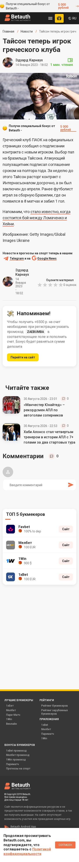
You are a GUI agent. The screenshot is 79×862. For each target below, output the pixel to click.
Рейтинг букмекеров (54, 705)
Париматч (47, 733)
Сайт (66, 529)
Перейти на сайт (23, 357)
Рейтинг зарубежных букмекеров (54, 712)
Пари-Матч (13, 714)
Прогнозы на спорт (18, 768)
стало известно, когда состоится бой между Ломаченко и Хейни (36, 217)
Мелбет (11, 710)
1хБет (10, 705)
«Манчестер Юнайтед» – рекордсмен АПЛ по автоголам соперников (44, 410)
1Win (9, 719)
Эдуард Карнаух (29, 60)
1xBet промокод (16, 750)
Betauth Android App (23, 826)
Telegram (17, 258)
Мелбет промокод (17, 755)
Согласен (65, 845)
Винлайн (11, 723)
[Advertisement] (39, 631)
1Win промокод (16, 759)
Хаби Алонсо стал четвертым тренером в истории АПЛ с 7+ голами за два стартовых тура (49, 437)
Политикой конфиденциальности (27, 851)
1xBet (44, 724)
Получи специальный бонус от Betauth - (37, 6)
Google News (47, 258)
